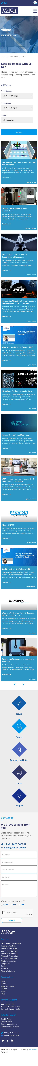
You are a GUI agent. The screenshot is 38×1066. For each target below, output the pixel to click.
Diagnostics (5, 963)
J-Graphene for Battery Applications (17, 391)
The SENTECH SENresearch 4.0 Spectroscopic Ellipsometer (14, 256)
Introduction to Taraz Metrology (15, 435)
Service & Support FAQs (10, 1009)
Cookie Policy (6, 1019)
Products (5, 939)
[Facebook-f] (8, 1040)
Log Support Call (7, 1004)
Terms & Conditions (9, 1024)
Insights (19, 805)
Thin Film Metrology (9, 948)
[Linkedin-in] (12, 1040)
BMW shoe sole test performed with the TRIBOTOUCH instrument (18, 480)
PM (22, 904)
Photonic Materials (8, 961)
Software (4, 968)
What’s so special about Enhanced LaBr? (18, 347)
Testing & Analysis (8, 946)
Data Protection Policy (10, 1026)
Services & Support (9, 1000)
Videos (3, 991)
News (19, 713)
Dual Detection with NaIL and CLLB (16, 569)
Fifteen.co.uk (32, 1050)
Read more (6, 178)
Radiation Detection (9, 958)
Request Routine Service (10, 1006)
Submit (11, 920)
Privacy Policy (6, 1021)
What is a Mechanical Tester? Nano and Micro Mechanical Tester (18, 614)
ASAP (5, 904)
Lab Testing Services (9, 951)
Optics (3, 966)
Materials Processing (9, 956)
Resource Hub (7, 977)
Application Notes (19, 760)
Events (19, 737)
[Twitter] (3, 1040)
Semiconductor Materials (11, 943)
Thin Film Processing (9, 953)
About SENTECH (8, 525)
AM (14, 904)
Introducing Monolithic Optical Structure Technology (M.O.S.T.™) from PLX (19, 302)
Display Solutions (8, 971)
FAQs (19, 783)
